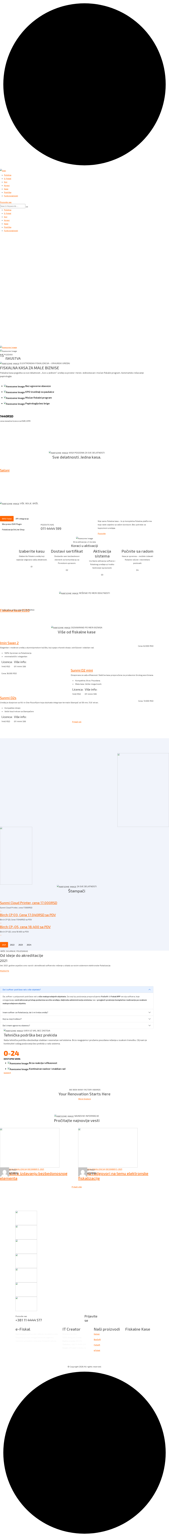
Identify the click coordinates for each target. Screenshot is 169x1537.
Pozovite (102, 533)
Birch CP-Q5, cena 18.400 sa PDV (25, 927)
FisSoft (97, 1345)
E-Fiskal (7, 178)
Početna (7, 175)
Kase (6, 189)
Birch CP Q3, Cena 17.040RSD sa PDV (28, 915)
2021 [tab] (4, 945)
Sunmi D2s (8, 698)
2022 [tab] (12, 945)
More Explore (84, 1099)
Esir (5, 182)
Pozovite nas (6, 202)
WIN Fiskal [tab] (7, 518)
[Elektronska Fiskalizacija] (3, 170)
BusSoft (97, 1339)
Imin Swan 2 (9, 643)
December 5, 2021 (35, 1169)
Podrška (7, 192)
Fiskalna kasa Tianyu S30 (136, 1346)
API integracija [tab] (22, 518)
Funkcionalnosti (11, 196)
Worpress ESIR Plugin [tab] (12, 524)
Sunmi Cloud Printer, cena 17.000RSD (28, 903)
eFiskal (97, 1350)
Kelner (97, 1334)
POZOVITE (4, 971)
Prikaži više (77, 1187)
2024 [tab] (29, 945)
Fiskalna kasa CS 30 (133, 1334)
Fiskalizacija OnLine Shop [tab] (13, 529)
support (7, 1072)
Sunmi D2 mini (82, 670)
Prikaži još (76, 722)
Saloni (5, 470)
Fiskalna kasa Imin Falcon (136, 1361)
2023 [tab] (20, 945)
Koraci (7, 185)
